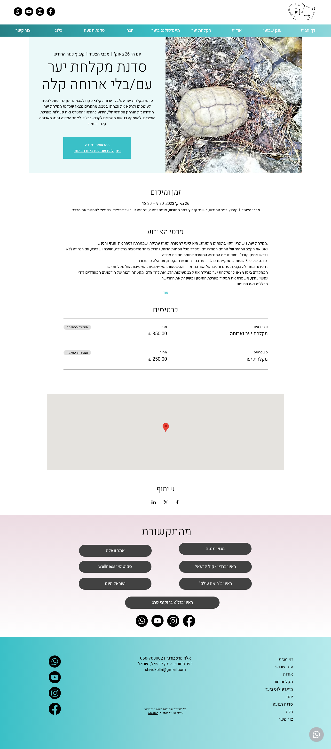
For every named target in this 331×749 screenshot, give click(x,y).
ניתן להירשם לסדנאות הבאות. (97, 151)
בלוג (289, 712)
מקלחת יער (283, 682)
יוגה (289, 697)
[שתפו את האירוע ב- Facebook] (177, 502)
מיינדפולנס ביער (279, 689)
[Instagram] (40, 11)
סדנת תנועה (283, 704)
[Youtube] (29, 11)
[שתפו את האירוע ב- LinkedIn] (153, 502)
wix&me (153, 713)
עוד (165, 292)
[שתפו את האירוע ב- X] (165, 502)
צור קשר (286, 719)
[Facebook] (51, 11)
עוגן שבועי (284, 667)
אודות (288, 674)
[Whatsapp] (18, 11)
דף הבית (286, 659)
